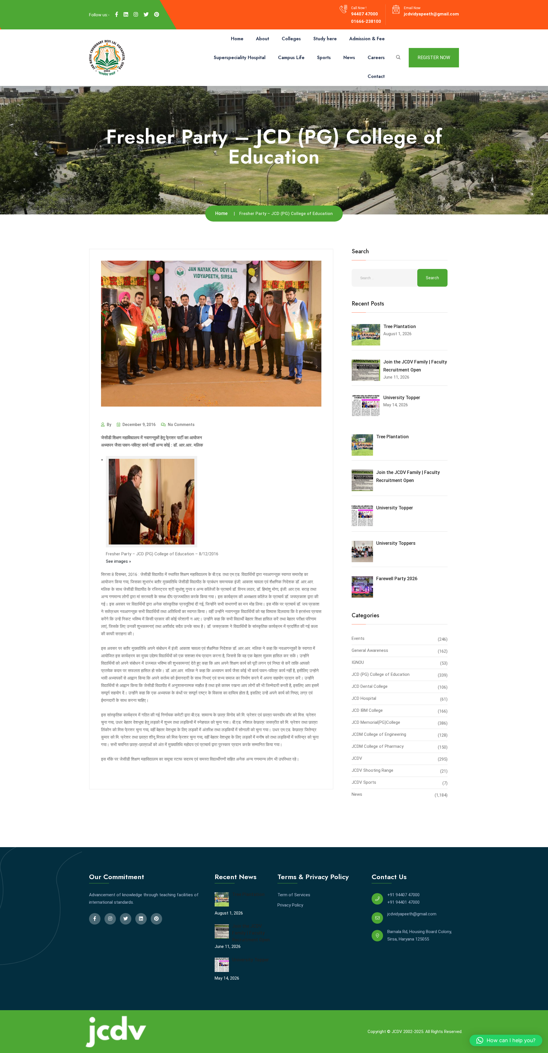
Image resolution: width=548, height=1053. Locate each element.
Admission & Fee (367, 38)
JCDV (357, 758)
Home (237, 38)
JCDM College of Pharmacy (378, 746)
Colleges (291, 38)
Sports (324, 57)
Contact (376, 76)
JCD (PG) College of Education (381, 674)
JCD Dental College (370, 686)
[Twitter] (146, 14)
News (349, 57)
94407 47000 (364, 14)
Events (358, 638)
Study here (325, 38)
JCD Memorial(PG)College (376, 722)
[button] (506, 1040)
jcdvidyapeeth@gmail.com (431, 14)
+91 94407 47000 (403, 894)
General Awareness (370, 650)
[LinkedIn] (126, 14)
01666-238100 (366, 21)
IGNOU (358, 662)
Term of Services (293, 894)
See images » (118, 561)
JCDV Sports (364, 782)
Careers (376, 57)
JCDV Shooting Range (372, 770)
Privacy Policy (290, 905)
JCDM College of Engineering (379, 734)
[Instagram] (136, 14)
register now (434, 57)
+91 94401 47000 (403, 902)
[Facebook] (116, 14)
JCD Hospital (364, 698)
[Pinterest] (156, 14)
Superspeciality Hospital (239, 57)
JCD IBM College (367, 710)
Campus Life (291, 57)
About (262, 38)
